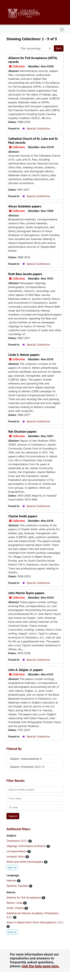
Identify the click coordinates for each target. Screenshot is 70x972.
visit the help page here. (40, 966)
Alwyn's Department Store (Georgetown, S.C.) (35, 922)
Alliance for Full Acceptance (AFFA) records (32, 60)
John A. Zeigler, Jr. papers (25, 670)
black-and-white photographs (25, 861)
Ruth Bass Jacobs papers (25, 274)
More (11, 867)
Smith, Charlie (15, 908)
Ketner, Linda (15, 902)
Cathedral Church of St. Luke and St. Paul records (33, 140)
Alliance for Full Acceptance (24, 897)
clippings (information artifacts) (27, 846)
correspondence (17, 851)
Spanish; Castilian (18, 885)
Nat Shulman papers (22, 431)
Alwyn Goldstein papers (24, 206)
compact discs (16, 856)
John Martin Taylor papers (26, 593)
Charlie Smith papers (22, 516)
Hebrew (12, 880)
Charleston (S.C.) (17, 840)
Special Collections (38, 128)
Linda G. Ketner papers (23, 355)
